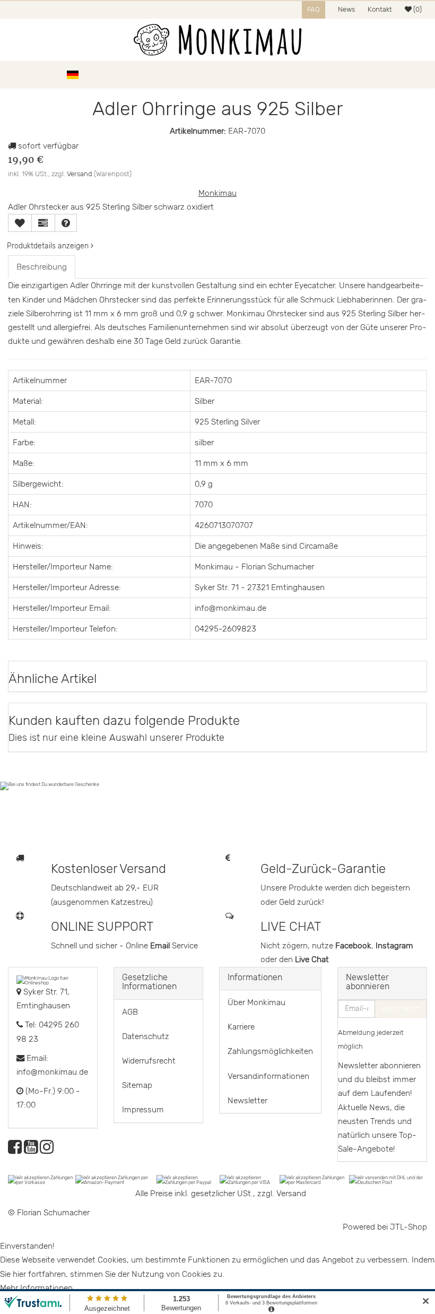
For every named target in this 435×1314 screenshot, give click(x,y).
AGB (130, 1012)
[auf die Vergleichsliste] (43, 223)
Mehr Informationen (36, 1288)
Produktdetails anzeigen (49, 245)
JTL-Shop (408, 1227)
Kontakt (380, 9)
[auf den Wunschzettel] (20, 223)
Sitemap (137, 1085)
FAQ (313, 9)
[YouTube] (31, 1150)
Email (161, 945)
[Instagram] (47, 1150)
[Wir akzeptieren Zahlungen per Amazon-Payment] (115, 1179)
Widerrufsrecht (149, 1061)
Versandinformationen (268, 1076)
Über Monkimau (256, 1002)
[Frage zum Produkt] (66, 223)
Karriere (241, 1027)
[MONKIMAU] (217, 40)
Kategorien (38, 74)
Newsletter (247, 1100)
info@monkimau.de (52, 1072)
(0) (417, 9)
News (346, 9)
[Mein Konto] (403, 74)
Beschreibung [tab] (41, 267)
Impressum (143, 1109)
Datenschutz (145, 1036)
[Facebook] (15, 1150)
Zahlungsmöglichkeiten (270, 1051)
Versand (79, 174)
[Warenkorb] (421, 74)
